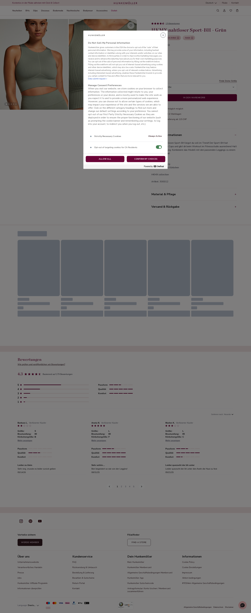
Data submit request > (97, 78)
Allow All (105, 159)
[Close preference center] (163, 35)
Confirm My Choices (146, 159)
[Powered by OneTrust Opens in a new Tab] (155, 166)
